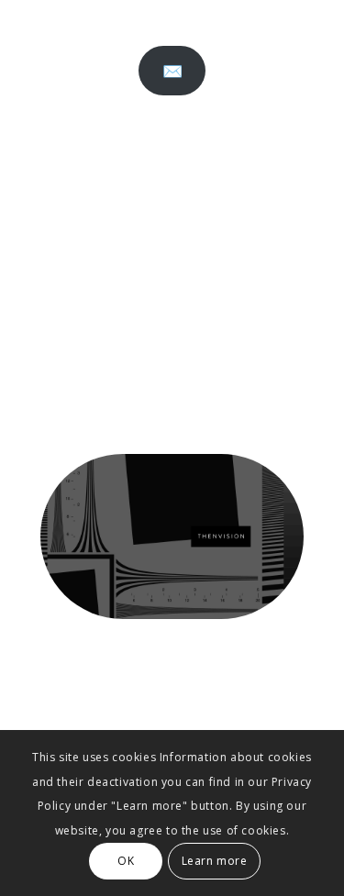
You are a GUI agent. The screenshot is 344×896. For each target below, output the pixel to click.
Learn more (215, 860)
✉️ (172, 71)
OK (125, 860)
